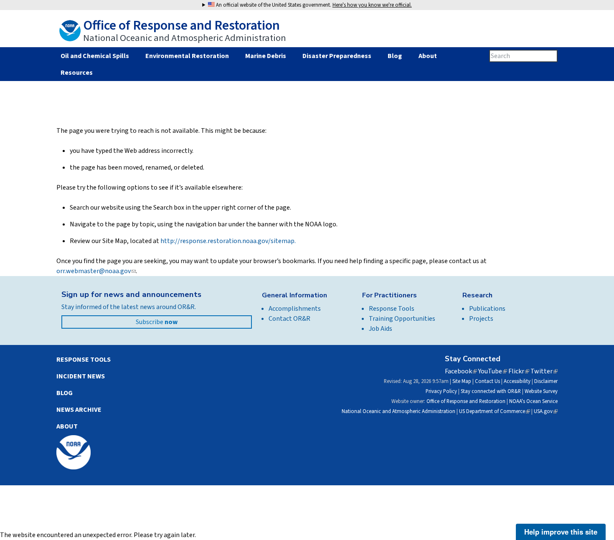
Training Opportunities (402, 318)
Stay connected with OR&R (491, 391)
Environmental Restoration (187, 56)
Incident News (80, 376)
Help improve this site (560, 532)
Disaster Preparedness (336, 56)
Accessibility (517, 381)
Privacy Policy (441, 391)
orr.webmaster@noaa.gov (96, 271)
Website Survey (541, 391)
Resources (76, 72)
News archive (78, 409)
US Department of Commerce (494, 411)
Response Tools (391, 308)
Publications (487, 308)
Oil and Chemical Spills (95, 56)
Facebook (461, 371)
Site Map (461, 381)
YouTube (492, 371)
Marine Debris (265, 56)
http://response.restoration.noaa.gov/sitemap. (228, 241)
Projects (481, 318)
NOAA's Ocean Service (533, 401)
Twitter (544, 371)
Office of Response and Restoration (465, 401)
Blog (395, 56)
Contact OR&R (289, 318)
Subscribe (157, 322)
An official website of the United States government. (313, 5)
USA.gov (546, 411)
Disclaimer (546, 381)
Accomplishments (295, 308)
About (427, 56)
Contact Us (487, 381)
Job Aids (380, 328)
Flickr (518, 371)
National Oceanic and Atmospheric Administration (398, 411)
